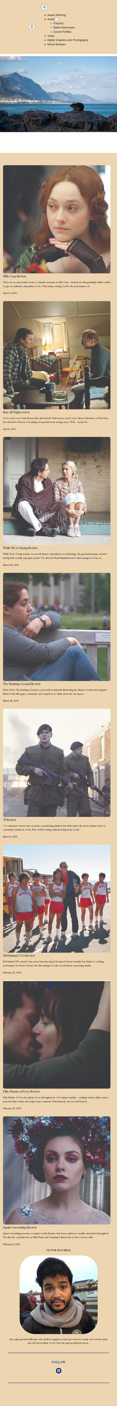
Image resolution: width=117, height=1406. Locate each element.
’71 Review (9, 820)
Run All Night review (16, 412)
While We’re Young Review (20, 548)
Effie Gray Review (14, 276)
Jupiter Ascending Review (20, 1227)
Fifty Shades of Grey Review (21, 1092)
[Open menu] (32, 26)
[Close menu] (44, 7)
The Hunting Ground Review (22, 684)
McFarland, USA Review (19, 956)
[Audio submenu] (57, 19)
